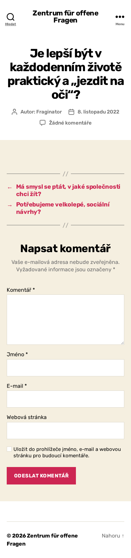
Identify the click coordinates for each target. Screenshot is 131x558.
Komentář (21, 290)
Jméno (17, 355)
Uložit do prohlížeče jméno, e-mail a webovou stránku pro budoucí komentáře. (67, 452)
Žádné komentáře (70, 123)
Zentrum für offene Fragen (65, 16)
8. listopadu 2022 (98, 112)
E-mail (17, 386)
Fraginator (49, 112)
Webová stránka (27, 417)
